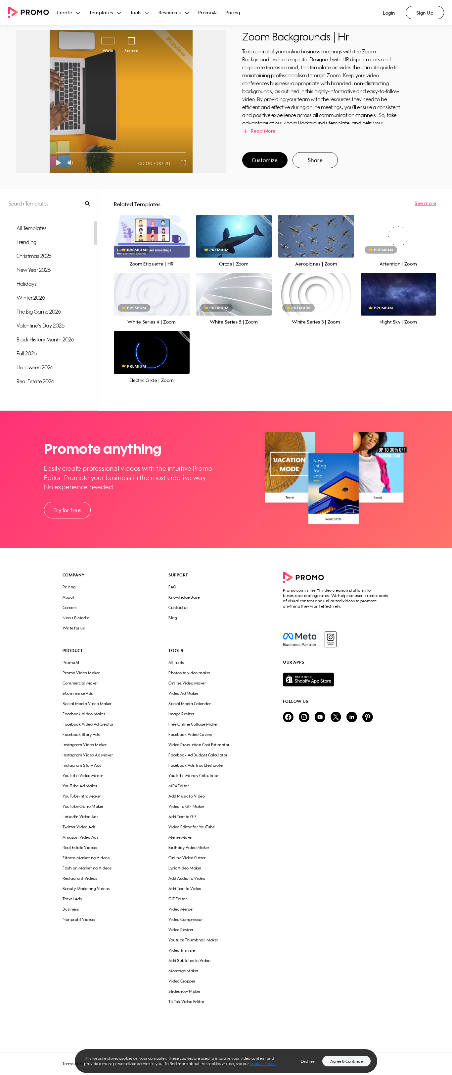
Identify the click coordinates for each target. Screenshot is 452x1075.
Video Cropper (182, 981)
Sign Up (425, 13)
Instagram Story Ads (82, 765)
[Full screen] (184, 162)
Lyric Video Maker (185, 868)
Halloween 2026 (35, 367)
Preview (151, 229)
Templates (101, 12)
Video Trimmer (182, 950)
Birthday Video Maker (188, 847)
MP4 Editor (178, 785)
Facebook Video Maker (84, 713)
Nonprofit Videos (79, 919)
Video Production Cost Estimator (199, 744)
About (68, 597)
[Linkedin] (351, 717)
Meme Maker (180, 837)
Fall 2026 (27, 353)
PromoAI (208, 12)
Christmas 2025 (34, 256)
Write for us (74, 628)
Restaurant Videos (80, 878)
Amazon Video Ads (80, 837)
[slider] (56, 152)
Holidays (27, 283)
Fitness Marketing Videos (86, 857)
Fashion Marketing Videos (87, 868)
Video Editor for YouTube (191, 826)
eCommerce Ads (78, 693)
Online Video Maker (187, 683)
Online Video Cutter (187, 857)
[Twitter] (336, 717)
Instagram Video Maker (85, 744)
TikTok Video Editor (186, 1001)
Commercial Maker (80, 683)
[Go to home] (32, 13)
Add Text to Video (185, 888)
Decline (308, 1061)
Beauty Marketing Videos (86, 888)
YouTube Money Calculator (193, 775)
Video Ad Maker (183, 693)
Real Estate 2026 (35, 381)
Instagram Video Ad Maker (88, 754)
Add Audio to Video (186, 878)
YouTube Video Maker (83, 775)
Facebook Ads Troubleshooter (196, 765)
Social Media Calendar (189, 703)
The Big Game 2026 (39, 311)
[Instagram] (330, 639)
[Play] (58, 163)
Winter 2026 (31, 297)
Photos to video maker (189, 672)
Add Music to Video (186, 796)
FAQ (172, 586)
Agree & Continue (346, 1061)
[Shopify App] (336, 680)
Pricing (232, 12)
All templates (32, 228)
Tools (136, 12)
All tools (176, 662)
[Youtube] (320, 717)
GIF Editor (177, 898)
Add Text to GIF (182, 816)
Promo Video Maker (81, 672)
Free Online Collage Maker (193, 724)
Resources (169, 12)
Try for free (67, 510)
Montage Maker (183, 970)
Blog (172, 617)
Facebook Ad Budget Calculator (198, 754)
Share (315, 160)
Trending (26, 242)
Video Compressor (185, 919)
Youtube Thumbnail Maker (193, 939)
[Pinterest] (367, 717)
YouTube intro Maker (82, 796)
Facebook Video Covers (190, 734)
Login (389, 13)
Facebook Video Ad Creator (88, 724)
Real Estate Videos (80, 847)
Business (71, 909)
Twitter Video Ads (79, 826)
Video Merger (181, 909)
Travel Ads (72, 898)
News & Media (76, 617)
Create (64, 12)
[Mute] (72, 162)
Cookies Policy (263, 1063)
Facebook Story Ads (81, 734)
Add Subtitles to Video (189, 960)
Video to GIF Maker (186, 806)
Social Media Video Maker (87, 703)
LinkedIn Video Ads (80, 816)
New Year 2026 (34, 270)
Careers (70, 607)
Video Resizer (181, 929)
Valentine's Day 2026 (41, 325)
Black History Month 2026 (45, 339)
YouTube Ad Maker (80, 785)
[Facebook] (299, 639)
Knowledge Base (184, 597)
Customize (265, 160)
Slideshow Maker (184, 991)
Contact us (178, 607)
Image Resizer (181, 713)
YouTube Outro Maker (83, 806)
